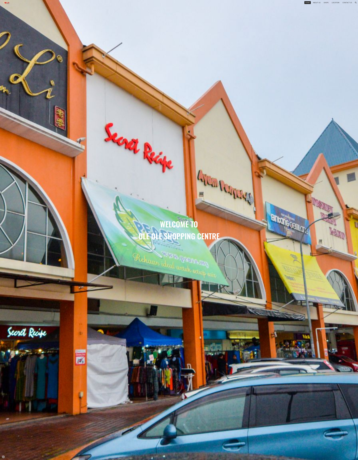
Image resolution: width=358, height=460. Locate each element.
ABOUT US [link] (317, 3)
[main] (179, 230)
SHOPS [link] (326, 3)
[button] (356, 2)
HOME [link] (307, 3)
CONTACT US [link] (347, 3)
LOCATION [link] (335, 3)
